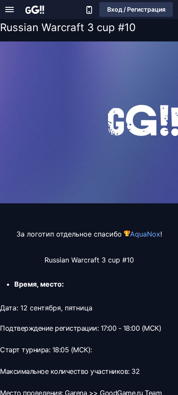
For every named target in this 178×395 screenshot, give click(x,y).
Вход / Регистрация (136, 9)
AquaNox (145, 234)
